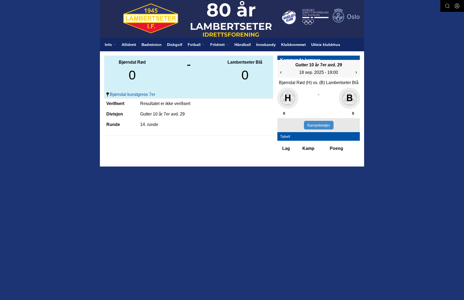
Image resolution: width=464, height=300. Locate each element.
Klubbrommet (293, 44)
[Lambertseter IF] (232, 19)
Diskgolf (174, 44)
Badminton (152, 44)
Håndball (242, 44)
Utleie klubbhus (325, 44)
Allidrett (129, 44)
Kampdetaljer (318, 125)
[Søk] (447, 6)
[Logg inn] (457, 6)
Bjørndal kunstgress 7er (132, 94)
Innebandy (266, 44)
